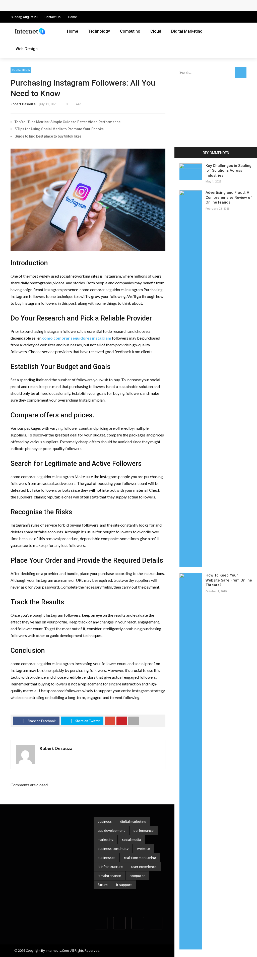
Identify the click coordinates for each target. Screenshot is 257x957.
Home (72, 17)
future (103, 884)
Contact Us (52, 17)
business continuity (113, 848)
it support (124, 884)
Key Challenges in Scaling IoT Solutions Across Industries (228, 170)
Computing (130, 31)
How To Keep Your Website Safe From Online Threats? (229, 580)
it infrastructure (110, 866)
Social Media (21, 70)
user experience (144, 866)
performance (144, 830)
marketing (105, 839)
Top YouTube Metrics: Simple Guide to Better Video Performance (67, 122)
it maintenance (109, 875)
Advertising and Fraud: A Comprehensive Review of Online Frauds (229, 197)
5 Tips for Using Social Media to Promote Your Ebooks (59, 129)
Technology (99, 31)
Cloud (155, 31)
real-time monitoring (140, 857)
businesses (106, 857)
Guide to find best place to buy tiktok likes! (49, 136)
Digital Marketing (187, 31)
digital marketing (133, 821)
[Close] (179, 152)
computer (137, 875)
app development (111, 830)
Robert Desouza (23, 104)
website (143, 848)
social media (131, 839)
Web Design (27, 48)
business (105, 821)
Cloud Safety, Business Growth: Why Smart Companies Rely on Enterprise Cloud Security (93, 6)
